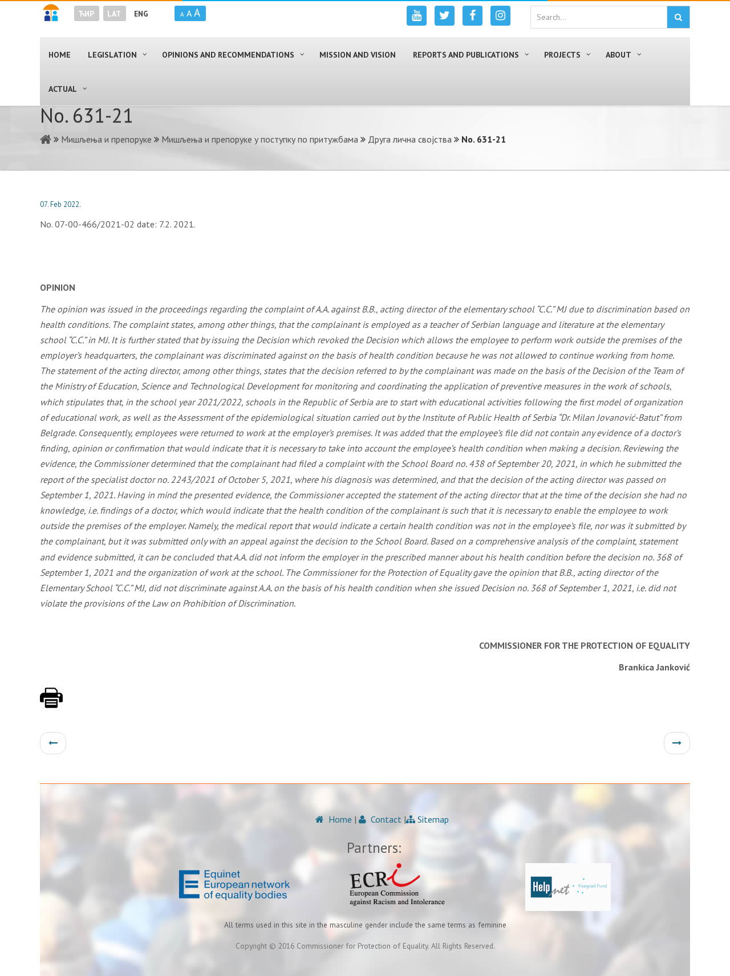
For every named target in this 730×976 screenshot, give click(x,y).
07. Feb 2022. (60, 204)
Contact (385, 819)
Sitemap (432, 819)
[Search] (678, 17)
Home (339, 819)
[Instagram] (500, 16)
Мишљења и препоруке (106, 139)
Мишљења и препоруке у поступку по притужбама (259, 139)
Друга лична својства (410, 139)
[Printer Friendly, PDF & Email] (51, 703)
